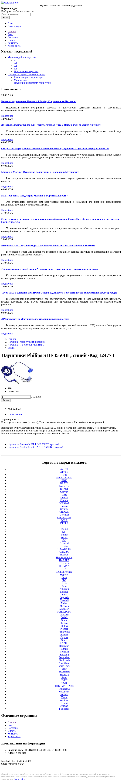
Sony (64, 668)
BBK (64, 480)
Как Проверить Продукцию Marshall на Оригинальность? (34, 195)
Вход (10, 23)
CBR (64, 494)
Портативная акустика (26, 71)
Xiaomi (64, 703)
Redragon (64, 646)
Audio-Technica (64, 477)
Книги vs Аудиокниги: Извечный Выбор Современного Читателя (38, 101)
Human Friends (64, 571)
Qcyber (64, 637)
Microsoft (64, 608)
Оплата (12, 40)
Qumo (64, 640)
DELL (64, 520)
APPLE (64, 471)
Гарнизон (64, 708)
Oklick (64, 617)
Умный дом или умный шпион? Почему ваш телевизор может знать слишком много (49, 269)
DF (64, 526)
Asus (64, 474)
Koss (64, 594)
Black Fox (64, 486)
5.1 (15, 68)
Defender (64, 514)
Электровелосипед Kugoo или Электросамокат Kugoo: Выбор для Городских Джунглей (51, 125)
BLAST (64, 489)
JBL (64, 580)
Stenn (64, 677)
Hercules (64, 563)
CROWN (64, 511)
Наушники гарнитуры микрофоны (26, 74)
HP (64, 569)
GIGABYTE (64, 549)
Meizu (64, 603)
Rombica (64, 651)
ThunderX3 (64, 688)
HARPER (64, 560)
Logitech (64, 597)
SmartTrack (64, 666)
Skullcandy (64, 660)
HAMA (64, 554)
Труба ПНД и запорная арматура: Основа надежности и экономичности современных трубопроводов (59, 292)
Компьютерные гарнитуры (28, 77)
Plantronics (64, 631)
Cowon (64, 506)
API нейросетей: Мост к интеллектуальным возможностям (35, 319)
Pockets (64, 634)
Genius (64, 546)
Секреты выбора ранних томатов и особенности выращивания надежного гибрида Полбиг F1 (55, 148)
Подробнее (7, 115)
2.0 (15, 60)
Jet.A (64, 583)
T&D (64, 683)
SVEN (64, 680)
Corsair (64, 497)
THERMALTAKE (64, 686)
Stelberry (64, 674)
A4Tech (64, 469)
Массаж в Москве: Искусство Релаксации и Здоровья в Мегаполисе (40, 172)
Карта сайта (14, 45)
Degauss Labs (64, 517)
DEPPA (64, 523)
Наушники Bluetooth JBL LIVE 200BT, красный (33, 444)
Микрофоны (20, 80)
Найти (5, 17)
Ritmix (64, 648)
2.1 (15, 63)
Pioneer (64, 628)
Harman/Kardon (64, 557)
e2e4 (64, 531)
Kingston (64, 588)
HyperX (64, 574)
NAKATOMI (64, 611)
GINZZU (64, 551)
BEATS (64, 483)
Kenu (64, 586)
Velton (64, 697)
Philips (11, 347)
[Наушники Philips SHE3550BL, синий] (17, 383)
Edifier (64, 534)
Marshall (64, 600)
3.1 (15, 65)
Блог (10, 34)
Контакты (13, 43)
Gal (64, 540)
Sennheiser (64, 657)
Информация (15, 414)
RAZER (64, 643)
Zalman (64, 706)
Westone (64, 700)
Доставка (13, 37)
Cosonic (64, 500)
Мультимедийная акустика (22, 57)
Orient (64, 620)
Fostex (64, 537)
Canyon (64, 491)
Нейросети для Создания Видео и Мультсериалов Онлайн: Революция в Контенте (48, 245)
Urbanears (64, 691)
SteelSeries (64, 671)
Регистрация (14, 26)
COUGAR (64, 503)
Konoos (64, 591)
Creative (64, 509)
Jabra (64, 577)
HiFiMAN (64, 566)
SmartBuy (64, 663)
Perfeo (64, 623)
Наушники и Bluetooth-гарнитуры (32, 83)
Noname (64, 614)
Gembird (64, 543)
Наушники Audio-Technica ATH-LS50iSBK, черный (35, 447)
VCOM (64, 694)
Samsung (64, 654)
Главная (12, 31)
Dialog (64, 529)
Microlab (64, 606)
